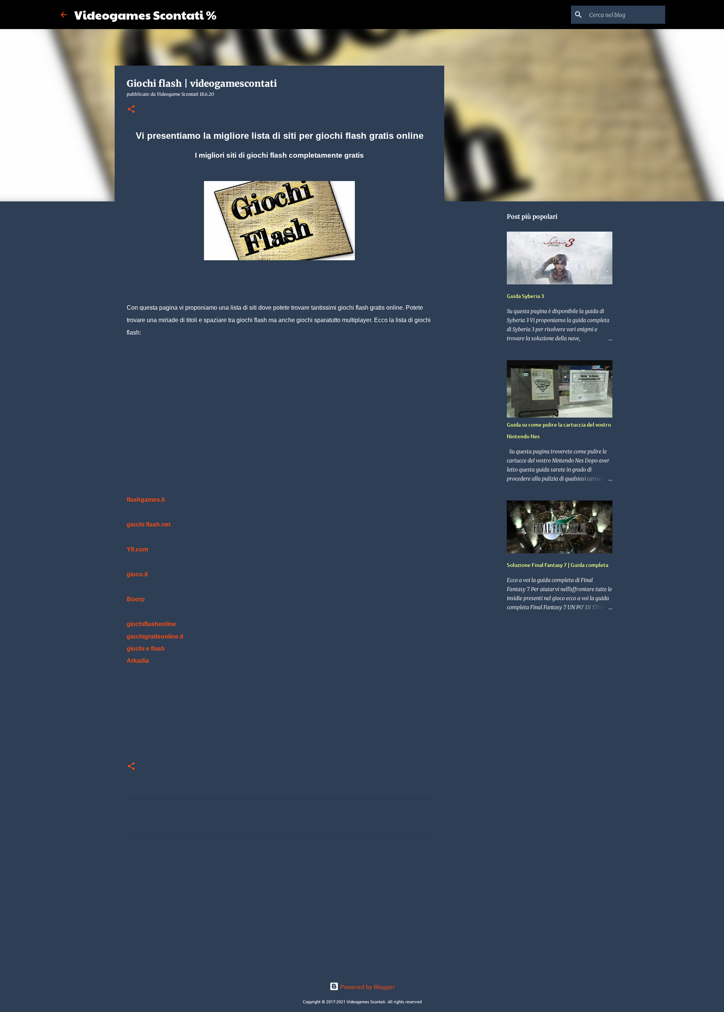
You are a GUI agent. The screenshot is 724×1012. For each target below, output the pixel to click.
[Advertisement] (279, 403)
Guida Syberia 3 (525, 295)
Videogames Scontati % (145, 14)
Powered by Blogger (367, 986)
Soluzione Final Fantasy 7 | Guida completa (557, 564)
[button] (131, 109)
